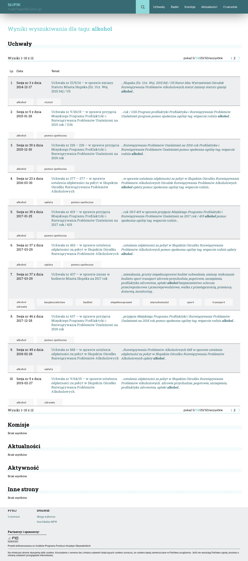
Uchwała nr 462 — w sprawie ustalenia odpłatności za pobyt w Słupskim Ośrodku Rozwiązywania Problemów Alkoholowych (85, 249)
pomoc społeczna (55, 135)
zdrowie (21, 306)
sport (190, 302)
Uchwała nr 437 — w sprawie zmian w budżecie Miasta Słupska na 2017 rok (80, 276)
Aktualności (209, 7)
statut (48, 102)
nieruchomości (159, 302)
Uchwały (159, 7)
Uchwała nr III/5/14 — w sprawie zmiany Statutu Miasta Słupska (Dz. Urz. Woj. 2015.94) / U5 (82, 87)
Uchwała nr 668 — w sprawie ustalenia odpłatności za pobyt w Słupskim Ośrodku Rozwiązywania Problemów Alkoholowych (85, 354)
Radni (174, 7)
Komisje (189, 7)
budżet (87, 302)
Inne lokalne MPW (47, 521)
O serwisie (230, 7)
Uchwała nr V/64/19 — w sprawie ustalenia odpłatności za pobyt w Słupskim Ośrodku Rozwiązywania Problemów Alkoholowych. (84, 385)
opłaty (48, 202)
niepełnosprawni (121, 302)
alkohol (21, 102)
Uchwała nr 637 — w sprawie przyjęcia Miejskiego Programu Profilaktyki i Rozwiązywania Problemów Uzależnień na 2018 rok (84, 322)
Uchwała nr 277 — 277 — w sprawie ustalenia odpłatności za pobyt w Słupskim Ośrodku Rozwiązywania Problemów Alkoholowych (84, 184)
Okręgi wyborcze (46, 516)
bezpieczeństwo (54, 302)
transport (218, 302)
